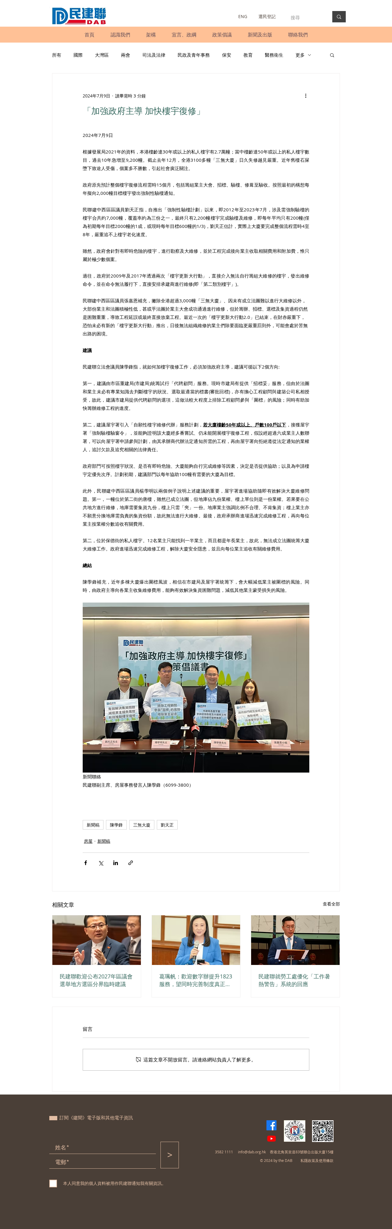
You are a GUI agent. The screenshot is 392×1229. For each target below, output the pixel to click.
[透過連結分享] (131, 863)
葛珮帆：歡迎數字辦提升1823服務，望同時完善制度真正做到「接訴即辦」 (195, 980)
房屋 (88, 841)
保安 (226, 55)
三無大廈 (141, 825)
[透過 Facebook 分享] (86, 863)
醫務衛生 (274, 55)
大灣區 (102, 55)
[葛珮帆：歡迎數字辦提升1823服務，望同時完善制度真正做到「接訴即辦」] (196, 940)
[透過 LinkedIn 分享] (116, 863)
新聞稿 (93, 825)
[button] (120, 35)
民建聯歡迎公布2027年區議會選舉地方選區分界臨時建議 (96, 980)
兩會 (125, 55)
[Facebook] (271, 1125)
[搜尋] (339, 16)
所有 (56, 55)
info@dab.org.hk (252, 1151)
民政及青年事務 (194, 55)
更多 (300, 55)
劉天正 (167, 825)
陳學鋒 (116, 825)
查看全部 (331, 904)
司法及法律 (153, 55)
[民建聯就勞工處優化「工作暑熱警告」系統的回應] (295, 940)
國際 (78, 55)
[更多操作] (305, 95)
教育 (248, 55)
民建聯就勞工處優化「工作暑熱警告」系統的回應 (294, 980)
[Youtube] (271, 1138)
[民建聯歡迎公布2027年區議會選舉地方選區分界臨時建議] (96, 940)
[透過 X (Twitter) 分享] (101, 863)
